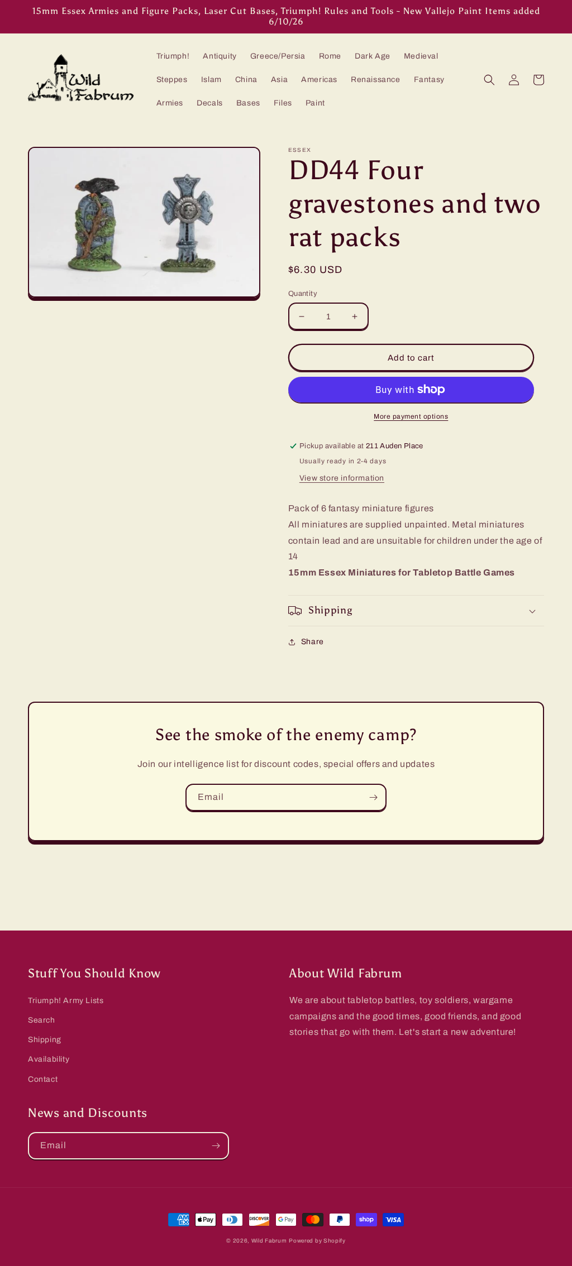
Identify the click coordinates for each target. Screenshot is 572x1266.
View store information (341, 478)
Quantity (302, 294)
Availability (48, 1059)
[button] (489, 80)
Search (41, 1020)
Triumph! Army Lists (65, 1000)
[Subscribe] (373, 797)
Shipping (44, 1039)
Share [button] (312, 641)
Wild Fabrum (269, 1241)
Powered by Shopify (317, 1241)
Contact (43, 1079)
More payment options (411, 416)
